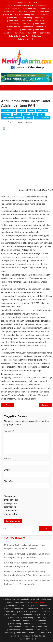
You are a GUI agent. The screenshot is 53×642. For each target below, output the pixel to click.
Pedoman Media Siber (13, 9)
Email (7, 470)
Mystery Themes (38, 602)
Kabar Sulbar (40, 24)
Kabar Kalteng (13, 30)
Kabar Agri (25, 36)
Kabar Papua (19, 33)
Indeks (17, 114)
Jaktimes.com (30, 9)
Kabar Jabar (13, 18)
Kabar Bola (13, 36)
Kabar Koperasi (38, 36)
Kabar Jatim (13, 21)
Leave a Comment (24, 122)
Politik (28, 118)
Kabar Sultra (39, 21)
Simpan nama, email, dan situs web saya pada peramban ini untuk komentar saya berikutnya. (11, 505)
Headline (6, 114)
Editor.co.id (42, 111)
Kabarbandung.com (26, 15)
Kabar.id (33, 12)
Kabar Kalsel (41, 27)
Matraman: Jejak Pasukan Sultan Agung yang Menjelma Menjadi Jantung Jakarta (24, 547)
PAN (41, 114)
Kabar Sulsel (26, 21)
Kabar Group (22, 12)
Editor (31, 111)
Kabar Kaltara (40, 30)
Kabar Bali (7, 33)
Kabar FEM (32, 33)
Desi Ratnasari (8, 111)
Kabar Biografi (23, 39)
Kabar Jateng (26, 18)
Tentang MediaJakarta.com (18, 6)
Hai (33, 39)
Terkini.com (44, 9)
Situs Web (8, 481)
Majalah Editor (29, 114)
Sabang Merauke (42, 118)
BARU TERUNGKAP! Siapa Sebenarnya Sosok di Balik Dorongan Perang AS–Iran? (27, 565)
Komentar (9, 431)
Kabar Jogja (39, 18)
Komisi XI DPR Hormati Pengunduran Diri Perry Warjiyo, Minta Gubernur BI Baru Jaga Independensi (27, 573)
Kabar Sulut (27, 24)
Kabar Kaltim (27, 30)
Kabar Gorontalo (13, 27)
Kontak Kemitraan (39, 6)
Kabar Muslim (44, 33)
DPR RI (21, 111)
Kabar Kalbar (28, 27)
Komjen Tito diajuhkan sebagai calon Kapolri (47, 405)
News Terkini (9, 12)
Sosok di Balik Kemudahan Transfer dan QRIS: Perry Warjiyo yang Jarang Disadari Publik (27, 556)
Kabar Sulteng (14, 24)
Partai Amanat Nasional (12, 118)
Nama (7, 458)
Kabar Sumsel (43, 15)
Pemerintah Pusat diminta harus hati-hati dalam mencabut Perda (10, 405)
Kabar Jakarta (10, 15)
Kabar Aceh (44, 12)
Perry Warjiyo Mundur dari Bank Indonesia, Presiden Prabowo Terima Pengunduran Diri (27, 582)
